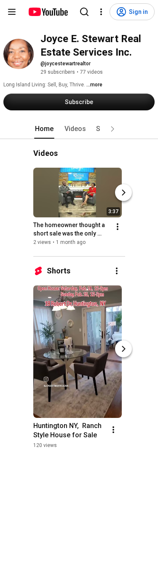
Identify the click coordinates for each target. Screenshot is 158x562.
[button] (112, 129)
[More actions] (117, 226)
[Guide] (12, 12)
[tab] (44, 129)
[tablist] (79, 129)
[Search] (84, 12)
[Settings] (101, 12)
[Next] (123, 192)
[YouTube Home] (48, 12)
